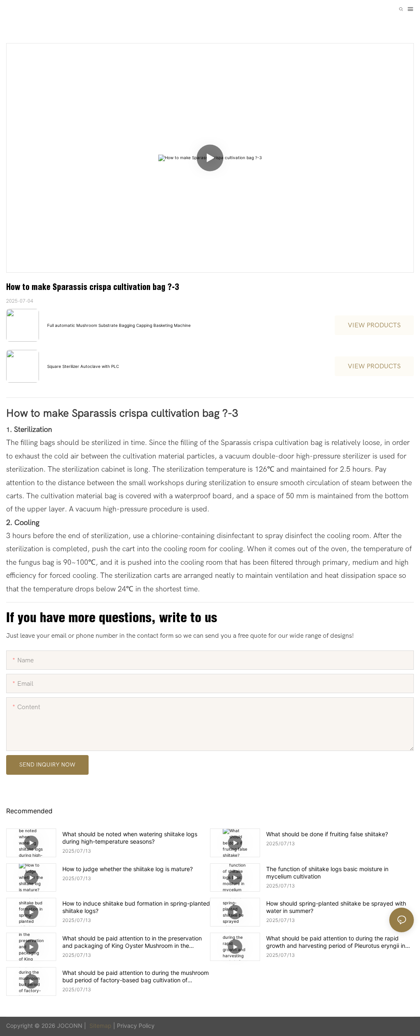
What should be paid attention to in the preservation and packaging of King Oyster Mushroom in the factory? (132, 942)
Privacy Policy (136, 1025)
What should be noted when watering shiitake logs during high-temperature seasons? (129, 838)
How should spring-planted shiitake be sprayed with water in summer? (336, 907)
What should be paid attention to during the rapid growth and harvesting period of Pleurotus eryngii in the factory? (335, 942)
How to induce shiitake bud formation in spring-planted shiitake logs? (136, 907)
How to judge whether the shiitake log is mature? (127, 868)
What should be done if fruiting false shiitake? (327, 834)
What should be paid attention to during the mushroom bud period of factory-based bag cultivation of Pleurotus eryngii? (135, 976)
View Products (374, 325)
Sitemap (100, 1025)
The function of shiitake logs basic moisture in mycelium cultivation (327, 872)
